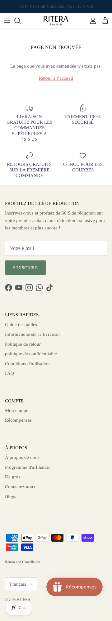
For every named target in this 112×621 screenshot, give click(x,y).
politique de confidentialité (31, 353)
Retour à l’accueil (56, 78)
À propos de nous (22, 457)
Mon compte (17, 410)
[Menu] (7, 21)
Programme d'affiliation (28, 467)
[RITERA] (56, 20)
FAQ (9, 373)
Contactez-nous (20, 486)
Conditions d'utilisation (27, 363)
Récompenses (18, 420)
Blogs (10, 496)
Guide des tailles (21, 324)
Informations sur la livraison (32, 334)
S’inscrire (25, 267)
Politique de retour (23, 344)
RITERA (23, 599)
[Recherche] (20, 21)
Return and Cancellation (22, 562)
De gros (12, 476)
